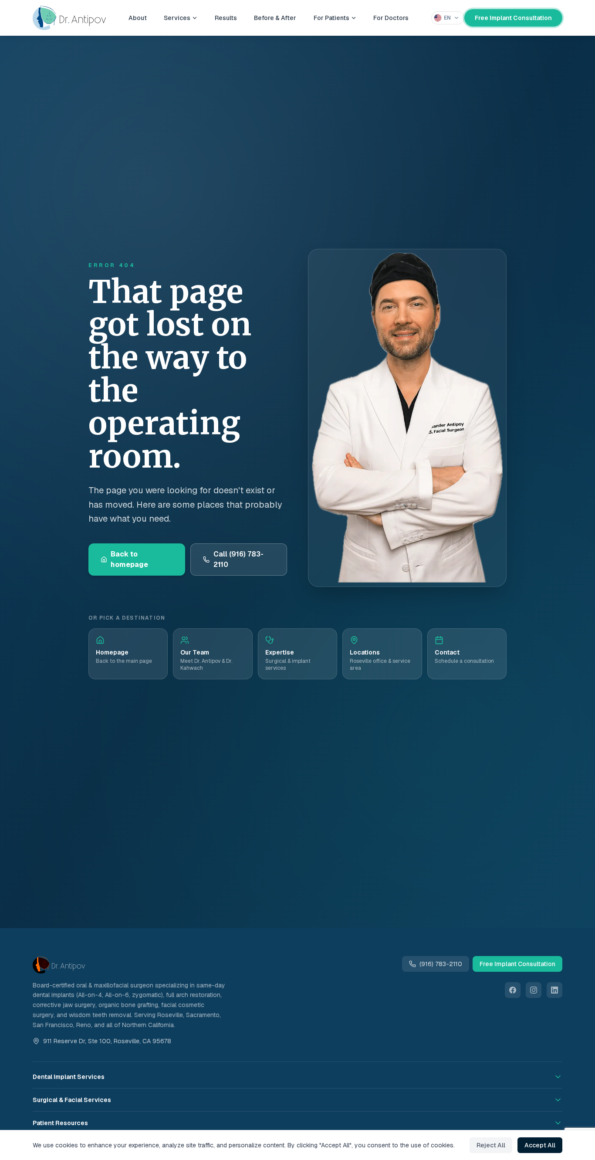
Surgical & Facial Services (72, 1100)
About (137, 21)
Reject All (491, 1145)
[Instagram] (533, 990)
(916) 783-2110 (440, 964)
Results (226, 21)
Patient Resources (60, 1123)
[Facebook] (513, 990)
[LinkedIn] (554, 990)
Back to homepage (129, 559)
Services (177, 21)
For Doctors (391, 21)
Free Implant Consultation (513, 21)
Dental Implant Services (69, 1077)
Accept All (539, 1145)
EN (447, 20)
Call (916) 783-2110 (238, 559)
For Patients (331, 21)
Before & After (275, 21)
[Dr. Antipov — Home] (69, 21)
